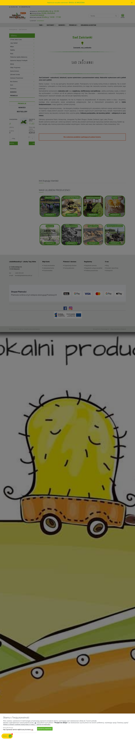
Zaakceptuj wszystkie (44, 728)
